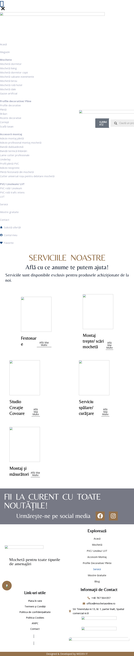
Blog (97, 581)
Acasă (97, 538)
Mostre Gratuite (97, 575)
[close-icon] (3, 10)
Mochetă (97, 544)
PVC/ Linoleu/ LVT (97, 550)
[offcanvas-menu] (1, 4)
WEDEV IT (82, 653)
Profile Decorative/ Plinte (97, 563)
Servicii (97, 569)
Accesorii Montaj (97, 557)
